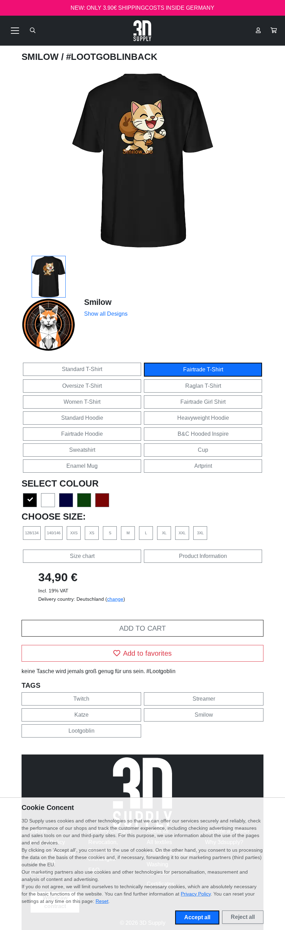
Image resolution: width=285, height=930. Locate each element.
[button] (273, 30)
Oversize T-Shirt (82, 386)
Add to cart (142, 628)
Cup (203, 450)
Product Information (203, 556)
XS (91, 533)
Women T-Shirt (82, 402)
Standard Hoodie (82, 418)
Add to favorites (147, 653)
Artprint (203, 466)
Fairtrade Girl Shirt (203, 402)
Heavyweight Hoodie (203, 418)
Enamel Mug (82, 466)
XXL (182, 533)
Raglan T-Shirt (203, 386)
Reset (102, 901)
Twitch (81, 699)
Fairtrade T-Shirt (203, 369)
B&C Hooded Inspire (203, 434)
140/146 (53, 533)
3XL (200, 533)
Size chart (82, 556)
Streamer (204, 699)
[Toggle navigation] (15, 30)
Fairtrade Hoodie (82, 434)
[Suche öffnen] (33, 30)
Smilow (41, 57)
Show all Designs (106, 314)
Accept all (197, 917)
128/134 (32, 533)
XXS (74, 533)
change (115, 599)
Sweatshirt (82, 450)
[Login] (258, 30)
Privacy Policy (196, 894)
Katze (81, 715)
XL (164, 533)
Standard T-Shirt (82, 369)
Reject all (243, 917)
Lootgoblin (81, 731)
